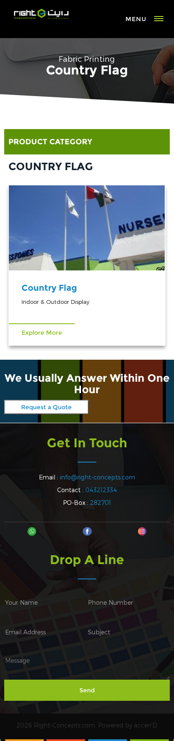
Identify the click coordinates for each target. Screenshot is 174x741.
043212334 (101, 489)
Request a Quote (46, 407)
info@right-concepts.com (97, 477)
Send (87, 690)
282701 (100, 502)
